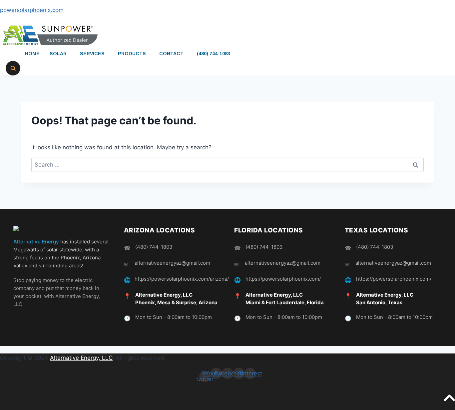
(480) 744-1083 (213, 53)
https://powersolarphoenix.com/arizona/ (182, 279)
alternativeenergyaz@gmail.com (172, 263)
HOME (32, 53)
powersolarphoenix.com (32, 10)
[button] (60, 53)
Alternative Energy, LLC (81, 357)
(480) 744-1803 (154, 247)
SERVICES (92, 53)
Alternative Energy (36, 241)
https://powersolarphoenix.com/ (283, 279)
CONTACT (171, 53)
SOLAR (58, 53)
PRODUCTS (132, 53)
